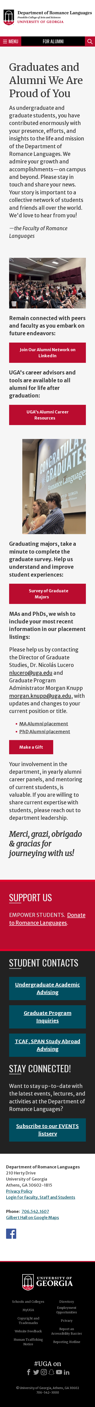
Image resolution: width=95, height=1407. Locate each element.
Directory (66, 1302)
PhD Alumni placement (44, 731)
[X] (36, 1372)
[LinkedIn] (67, 1372)
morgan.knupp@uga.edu (40, 696)
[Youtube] (59, 1372)
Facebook (11, 1234)
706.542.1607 (35, 1211)
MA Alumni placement (43, 724)
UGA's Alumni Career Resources (48, 415)
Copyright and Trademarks (28, 1320)
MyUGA (28, 1310)
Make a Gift (31, 747)
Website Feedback (28, 1331)
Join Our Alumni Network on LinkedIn (47, 352)
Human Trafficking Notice (28, 1342)
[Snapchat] (51, 1372)
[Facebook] (29, 1372)
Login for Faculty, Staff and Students (40, 1197)
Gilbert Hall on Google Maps (32, 1217)
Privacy (66, 1320)
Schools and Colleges (28, 1302)
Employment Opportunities (66, 1310)
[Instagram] (44, 1372)
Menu (13, 41)
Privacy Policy (19, 1191)
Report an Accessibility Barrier (66, 1331)
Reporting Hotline (66, 1342)
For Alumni (53, 41)
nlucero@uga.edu (30, 673)
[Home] (47, 17)
